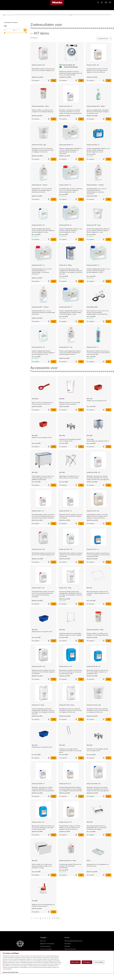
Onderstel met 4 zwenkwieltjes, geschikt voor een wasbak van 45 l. (70, 440)
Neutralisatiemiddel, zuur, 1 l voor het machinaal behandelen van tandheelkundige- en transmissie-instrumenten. (96, 191)
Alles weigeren (86, 962)
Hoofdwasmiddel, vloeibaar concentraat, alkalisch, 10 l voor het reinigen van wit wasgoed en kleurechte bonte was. (97, 70)
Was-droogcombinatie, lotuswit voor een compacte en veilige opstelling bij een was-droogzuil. (98, 593)
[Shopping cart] (110, 2)
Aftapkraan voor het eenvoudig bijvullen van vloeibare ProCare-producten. (43, 905)
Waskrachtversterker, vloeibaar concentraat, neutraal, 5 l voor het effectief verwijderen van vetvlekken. (70, 516)
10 (54, 918)
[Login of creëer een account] (102, 2)
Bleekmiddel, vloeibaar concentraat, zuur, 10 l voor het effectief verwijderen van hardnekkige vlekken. (97, 672)
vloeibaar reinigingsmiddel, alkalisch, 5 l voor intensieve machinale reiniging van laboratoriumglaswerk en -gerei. (70, 230)
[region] (57, 962)
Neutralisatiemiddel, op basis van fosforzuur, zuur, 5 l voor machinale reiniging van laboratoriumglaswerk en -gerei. (70, 190)
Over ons (43, 941)
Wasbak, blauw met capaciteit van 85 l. (42, 631)
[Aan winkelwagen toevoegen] (53, 80)
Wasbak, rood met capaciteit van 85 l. (42, 437)
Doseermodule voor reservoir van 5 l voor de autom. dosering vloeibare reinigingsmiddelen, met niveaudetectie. (98, 312)
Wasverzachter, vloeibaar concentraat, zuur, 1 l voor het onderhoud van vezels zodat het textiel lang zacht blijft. (98, 352)
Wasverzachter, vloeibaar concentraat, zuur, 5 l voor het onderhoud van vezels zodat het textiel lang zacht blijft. (98, 555)
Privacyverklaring (45, 946)
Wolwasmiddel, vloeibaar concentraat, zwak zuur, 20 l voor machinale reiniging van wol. (43, 69)
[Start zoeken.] (98, 2)
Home (4, 15)
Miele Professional (70, 949)
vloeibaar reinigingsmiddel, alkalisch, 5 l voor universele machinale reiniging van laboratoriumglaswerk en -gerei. (98, 270)
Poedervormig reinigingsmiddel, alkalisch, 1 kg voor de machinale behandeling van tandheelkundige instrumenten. (70, 352)
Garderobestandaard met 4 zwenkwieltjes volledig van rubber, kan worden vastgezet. (70, 634)
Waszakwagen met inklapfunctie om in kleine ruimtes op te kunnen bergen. (69, 477)
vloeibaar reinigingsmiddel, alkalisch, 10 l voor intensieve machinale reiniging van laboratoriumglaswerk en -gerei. (43, 230)
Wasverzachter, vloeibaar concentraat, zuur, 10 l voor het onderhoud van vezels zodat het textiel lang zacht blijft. (43, 827)
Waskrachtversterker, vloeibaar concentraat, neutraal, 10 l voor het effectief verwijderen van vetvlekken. (70, 555)
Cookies (16, 972)
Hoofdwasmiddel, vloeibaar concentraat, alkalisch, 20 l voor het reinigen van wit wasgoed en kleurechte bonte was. (97, 516)
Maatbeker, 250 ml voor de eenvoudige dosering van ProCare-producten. (69, 403)
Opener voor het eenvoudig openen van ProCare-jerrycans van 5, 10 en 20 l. (42, 403)
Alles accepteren (75, 962)
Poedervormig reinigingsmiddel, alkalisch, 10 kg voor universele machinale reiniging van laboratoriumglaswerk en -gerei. (98, 230)
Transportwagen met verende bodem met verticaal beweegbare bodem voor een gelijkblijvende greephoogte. (43, 478)
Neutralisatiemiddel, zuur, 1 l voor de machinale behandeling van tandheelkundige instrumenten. (43, 312)
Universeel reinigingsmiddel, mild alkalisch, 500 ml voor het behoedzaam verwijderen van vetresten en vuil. (98, 111)
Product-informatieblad (71, 67)
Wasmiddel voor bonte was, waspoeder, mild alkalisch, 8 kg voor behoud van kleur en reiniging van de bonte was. (43, 150)
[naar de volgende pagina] (60, 918)
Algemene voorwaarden (47, 943)
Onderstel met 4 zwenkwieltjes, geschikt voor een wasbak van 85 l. (97, 749)
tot (14, 30)
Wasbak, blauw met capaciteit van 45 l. (42, 747)
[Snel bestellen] (106, 2)
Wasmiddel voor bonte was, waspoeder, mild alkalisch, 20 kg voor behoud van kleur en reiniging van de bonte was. (70, 710)
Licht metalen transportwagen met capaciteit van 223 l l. (98, 440)
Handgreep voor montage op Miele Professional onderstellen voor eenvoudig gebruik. (70, 750)
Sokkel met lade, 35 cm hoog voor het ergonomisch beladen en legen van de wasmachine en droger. (42, 866)
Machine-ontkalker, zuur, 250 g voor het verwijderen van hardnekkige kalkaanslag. (42, 110)
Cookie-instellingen (98, 962)
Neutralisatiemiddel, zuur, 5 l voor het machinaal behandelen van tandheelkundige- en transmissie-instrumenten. (41, 271)
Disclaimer (68, 943)
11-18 (57, 918)
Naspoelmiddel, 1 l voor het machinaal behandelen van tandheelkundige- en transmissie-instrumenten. (42, 190)
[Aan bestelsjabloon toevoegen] (48, 80)
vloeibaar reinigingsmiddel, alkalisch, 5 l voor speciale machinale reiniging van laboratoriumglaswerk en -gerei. (98, 150)
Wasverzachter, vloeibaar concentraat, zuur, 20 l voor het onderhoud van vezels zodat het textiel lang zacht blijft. (70, 672)
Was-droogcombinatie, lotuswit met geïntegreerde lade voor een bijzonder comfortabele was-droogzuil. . (97, 827)
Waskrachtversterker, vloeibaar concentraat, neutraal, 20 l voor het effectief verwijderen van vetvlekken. (43, 672)
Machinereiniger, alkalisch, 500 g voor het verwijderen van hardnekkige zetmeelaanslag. (70, 866)
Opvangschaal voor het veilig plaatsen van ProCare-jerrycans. (98, 865)
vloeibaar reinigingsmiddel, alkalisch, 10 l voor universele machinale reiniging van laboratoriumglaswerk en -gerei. (43, 352)
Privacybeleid (11, 972)
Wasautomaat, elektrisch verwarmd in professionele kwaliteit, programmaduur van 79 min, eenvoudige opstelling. (70, 73)
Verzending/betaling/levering (73, 941)
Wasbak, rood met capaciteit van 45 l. (97, 400)
